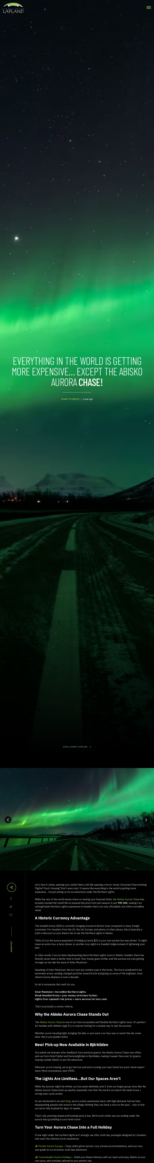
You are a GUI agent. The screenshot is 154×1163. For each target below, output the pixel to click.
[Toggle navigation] (149, 7)
